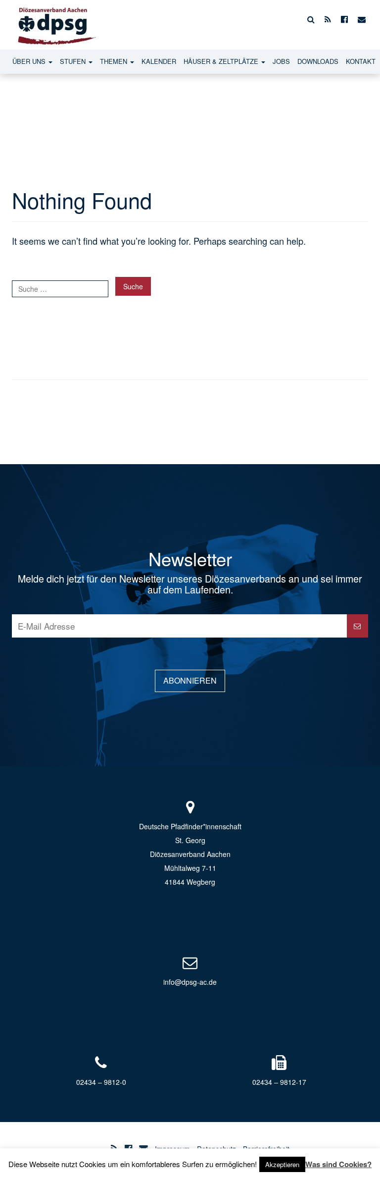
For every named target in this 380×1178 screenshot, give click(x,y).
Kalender (159, 61)
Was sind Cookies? (338, 1164)
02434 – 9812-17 (279, 1082)
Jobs (281, 61)
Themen (114, 61)
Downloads (317, 61)
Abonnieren (190, 680)
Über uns (30, 61)
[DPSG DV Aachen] (54, 19)
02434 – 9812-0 (101, 1082)
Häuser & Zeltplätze (222, 61)
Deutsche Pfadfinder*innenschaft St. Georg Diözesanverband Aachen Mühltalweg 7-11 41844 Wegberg (190, 854)
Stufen (74, 61)
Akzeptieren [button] (282, 1164)
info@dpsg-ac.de (190, 982)
